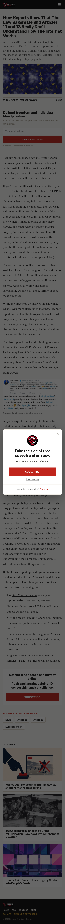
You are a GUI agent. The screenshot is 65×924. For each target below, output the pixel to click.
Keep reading (32, 479)
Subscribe (32, 471)
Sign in (44, 489)
